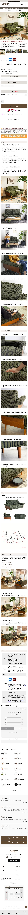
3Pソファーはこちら (7, 567)
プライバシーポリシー (17, 906)
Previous (1, 26)
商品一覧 (14, 790)
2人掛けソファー (11, 10)
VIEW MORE (24, 802)
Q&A (20, 728)
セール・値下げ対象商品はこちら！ (14, 1)
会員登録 (2, 870)
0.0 (19, 712)
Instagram (11, 856)
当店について (3, 874)
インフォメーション (18, 866)
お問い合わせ (15, 860)
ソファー (5, 10)
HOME (2, 10)
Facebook (19, 856)
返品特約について (18, 879)
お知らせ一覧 (9, 906)
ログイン (16, 870)
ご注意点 (14, 91)
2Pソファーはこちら (7, 565)
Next (26, 26)
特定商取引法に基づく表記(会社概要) (6, 879)
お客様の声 (7, 728)
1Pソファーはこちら (7, 562)
